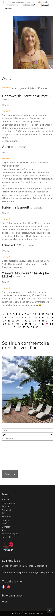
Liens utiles (7, 537)
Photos (5, 506)
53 (24, 327)
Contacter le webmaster (32, 613)
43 (21, 324)
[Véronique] (33, 42)
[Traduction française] (3, 586)
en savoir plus (31, 5)
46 (34, 324)
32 (26, 320)
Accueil (5, 499)
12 (43, 314)
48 (43, 324)
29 (13, 320)
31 (21, 320)
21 (30, 317)
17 (13, 317)
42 (17, 324)
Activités (6, 509)
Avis (4, 530)
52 (19, 327)
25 (47, 317)
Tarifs (5, 523)
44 (26, 324)
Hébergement (9, 503)
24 (43, 317)
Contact (6, 526)
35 (38, 320)
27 (4, 320)
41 (13, 324)
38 (51, 320)
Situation (6, 516)
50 (51, 324)
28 (8, 320)
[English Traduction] (8, 586)
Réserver (6, 520)
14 (51, 314)
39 (4, 324)
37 (47, 320)
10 (34, 314)
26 (51, 317)
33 (30, 320)
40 (8, 324)
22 (34, 317)
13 (47, 314)
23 (38, 317)
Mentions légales (10, 533)
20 (26, 317)
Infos (4, 513)
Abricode (16, 613)
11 (39, 314)
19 (21, 317)
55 (32, 327)
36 (43, 320)
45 (30, 324)
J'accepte (46, 5)
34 (34, 320)
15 (4, 317)
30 (17, 320)
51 (15, 327)
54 (28, 327)
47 (38, 324)
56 (36, 327)
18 (17, 317)
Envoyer (8, 474)
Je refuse (8, 8)
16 (8, 317)
